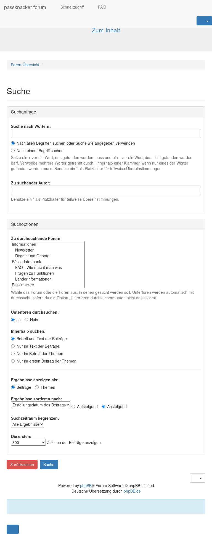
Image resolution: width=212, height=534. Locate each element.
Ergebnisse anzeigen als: (35, 379)
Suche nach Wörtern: (31, 126)
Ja (19, 319)
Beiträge (24, 387)
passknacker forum (25, 6)
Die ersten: (21, 436)
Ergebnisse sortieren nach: (36, 398)
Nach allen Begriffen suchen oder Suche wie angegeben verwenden (76, 143)
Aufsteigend (87, 406)
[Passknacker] (47, 285)
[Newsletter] (47, 250)
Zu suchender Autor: (30, 183)
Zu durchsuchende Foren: (35, 238)
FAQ (101, 7)
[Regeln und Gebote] (47, 256)
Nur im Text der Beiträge (38, 346)
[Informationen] (47, 244)
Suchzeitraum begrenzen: (35, 418)
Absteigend (117, 406)
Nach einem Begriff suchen (40, 150)
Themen (48, 387)
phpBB (86, 485)
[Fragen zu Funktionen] (47, 273)
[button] (13, 529)
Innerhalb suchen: (28, 331)
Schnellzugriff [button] (71, 7)
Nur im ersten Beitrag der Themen (46, 361)
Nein (34, 319)
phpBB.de (132, 491)
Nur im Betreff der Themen (40, 353)
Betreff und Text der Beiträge (42, 338)
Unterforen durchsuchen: (35, 312)
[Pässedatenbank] (47, 262)
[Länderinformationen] (47, 279)
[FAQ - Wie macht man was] (47, 267)
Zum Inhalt (106, 30)
